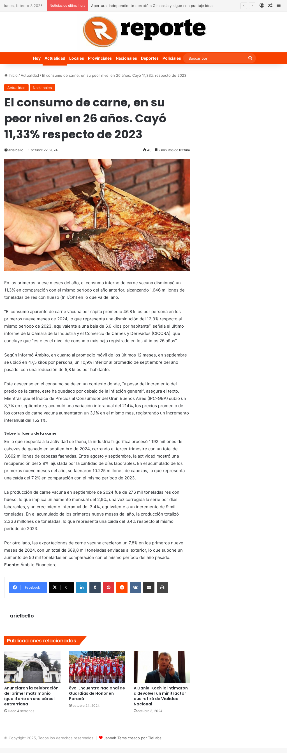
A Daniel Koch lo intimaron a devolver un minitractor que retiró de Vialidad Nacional (161, 696)
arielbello (15, 150)
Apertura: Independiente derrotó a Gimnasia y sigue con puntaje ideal (152, 5)
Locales (76, 58)
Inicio (13, 75)
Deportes (150, 58)
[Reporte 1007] (143, 32)
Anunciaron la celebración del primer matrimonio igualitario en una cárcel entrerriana (31, 696)
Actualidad (55, 58)
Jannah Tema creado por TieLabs (132, 738)
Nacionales (126, 58)
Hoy (37, 58)
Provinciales (100, 58)
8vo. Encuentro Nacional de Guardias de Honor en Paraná (97, 693)
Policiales (172, 58)
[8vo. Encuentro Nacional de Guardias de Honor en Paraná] (97, 666)
